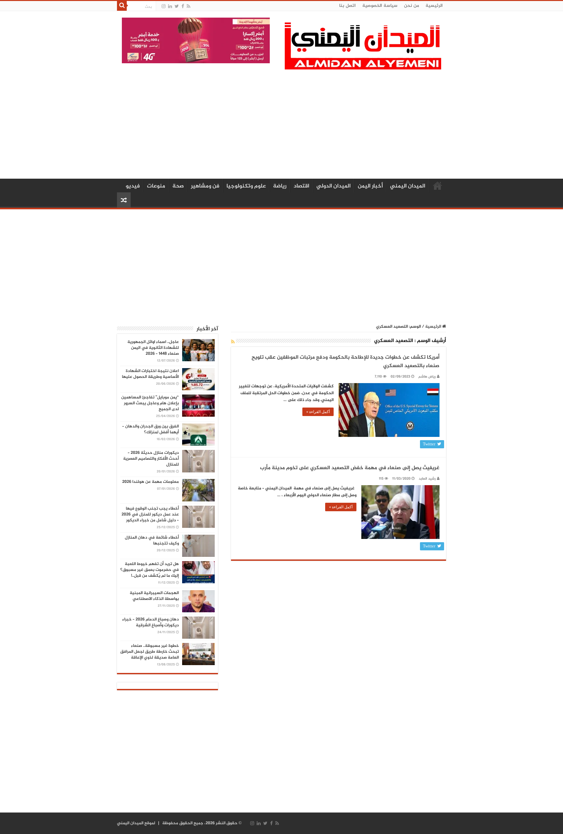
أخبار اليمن (370, 186)
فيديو (133, 186)
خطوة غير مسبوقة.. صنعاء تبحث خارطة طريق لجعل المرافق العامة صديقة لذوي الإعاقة (149, 651)
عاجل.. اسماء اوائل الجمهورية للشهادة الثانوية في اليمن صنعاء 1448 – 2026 (153, 347)
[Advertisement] (281, 123)
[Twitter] (177, 6)
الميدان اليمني (407, 186)
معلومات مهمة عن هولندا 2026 (150, 481)
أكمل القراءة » (318, 412)
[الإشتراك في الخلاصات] (233, 342)
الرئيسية (434, 5)
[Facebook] (183, 6)
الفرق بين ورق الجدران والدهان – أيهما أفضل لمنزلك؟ (150, 429)
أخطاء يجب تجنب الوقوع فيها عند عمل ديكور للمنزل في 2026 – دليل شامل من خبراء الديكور (150, 514)
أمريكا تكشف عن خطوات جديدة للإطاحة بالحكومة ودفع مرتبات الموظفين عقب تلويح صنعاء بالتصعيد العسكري (346, 361)
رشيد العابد (427, 479)
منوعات (156, 186)
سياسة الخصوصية (379, 5)
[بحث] (122, 6)
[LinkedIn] (170, 6)
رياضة (279, 186)
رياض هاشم (427, 377)
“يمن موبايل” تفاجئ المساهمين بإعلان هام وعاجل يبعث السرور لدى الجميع (150, 403)
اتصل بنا (347, 5)
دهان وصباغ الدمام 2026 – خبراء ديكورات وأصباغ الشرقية (150, 622)
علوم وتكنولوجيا (246, 186)
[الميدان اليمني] (363, 49)
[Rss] (188, 6)
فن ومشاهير (205, 186)
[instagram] (163, 6)
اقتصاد (301, 186)
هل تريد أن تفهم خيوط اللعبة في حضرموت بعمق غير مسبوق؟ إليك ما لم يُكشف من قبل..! (149, 569)
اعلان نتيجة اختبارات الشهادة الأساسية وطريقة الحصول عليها (150, 373)
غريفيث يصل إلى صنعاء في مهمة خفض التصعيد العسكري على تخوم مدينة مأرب (350, 468)
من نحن (411, 5)
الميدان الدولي (333, 186)
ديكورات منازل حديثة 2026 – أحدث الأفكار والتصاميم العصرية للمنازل (151, 458)
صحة (178, 186)
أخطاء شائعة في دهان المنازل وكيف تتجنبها (152, 540)
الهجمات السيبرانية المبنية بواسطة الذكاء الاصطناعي (154, 596)
